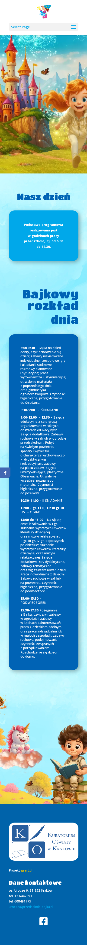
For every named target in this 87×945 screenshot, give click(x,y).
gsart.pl (26, 870)
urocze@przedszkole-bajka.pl (31, 907)
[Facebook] (5, 472)
